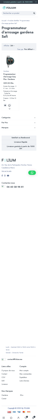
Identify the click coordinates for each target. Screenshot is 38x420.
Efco (21, 395)
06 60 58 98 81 (15, 186)
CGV (3, 377)
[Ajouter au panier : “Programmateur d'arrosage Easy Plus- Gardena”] (5, 105)
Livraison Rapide (20, 142)
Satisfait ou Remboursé (21, 137)
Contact (4, 374)
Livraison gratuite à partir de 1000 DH (21, 147)
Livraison (5, 384)
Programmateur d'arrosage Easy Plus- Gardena (9, 76)
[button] (32, 173)
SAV (3, 381)
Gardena (6, 71)
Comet (4, 398)
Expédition (23, 377)
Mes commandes (26, 374)
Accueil (4, 21)
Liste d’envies (24, 381)
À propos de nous (8, 370)
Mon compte (24, 370)
